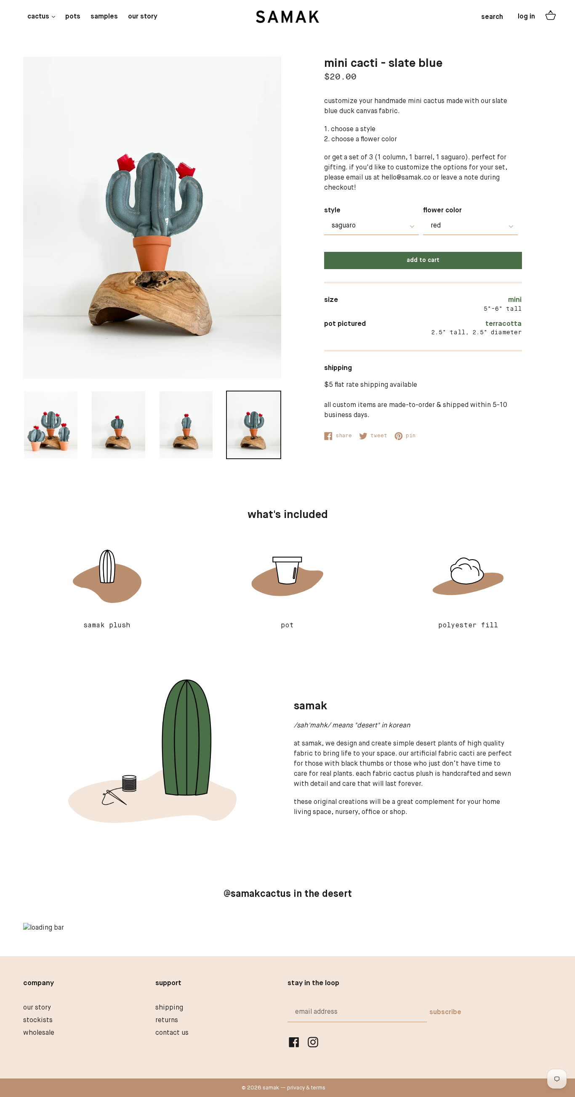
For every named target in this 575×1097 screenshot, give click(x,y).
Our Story (142, 16)
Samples (104, 16)
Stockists (38, 1020)
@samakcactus (257, 894)
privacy (296, 1088)
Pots (72, 16)
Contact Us (172, 1033)
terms (318, 1088)
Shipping (169, 1007)
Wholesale (38, 1033)
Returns (166, 1020)
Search (492, 17)
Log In (526, 16)
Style (332, 210)
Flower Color (442, 210)
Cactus (43, 16)
